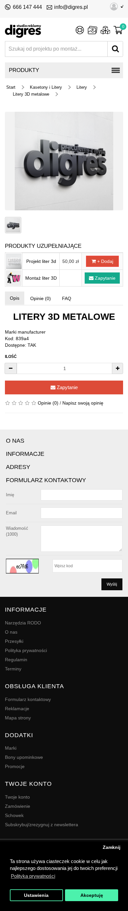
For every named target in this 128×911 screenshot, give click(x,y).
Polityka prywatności (26, 650)
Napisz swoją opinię (82, 403)
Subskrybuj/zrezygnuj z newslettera (41, 824)
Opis (14, 298)
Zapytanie (105, 278)
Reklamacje (17, 708)
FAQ (66, 298)
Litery (81, 87)
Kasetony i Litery (46, 87)
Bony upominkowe (24, 757)
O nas (11, 632)
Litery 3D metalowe (31, 94)
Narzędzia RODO (23, 622)
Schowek (14, 815)
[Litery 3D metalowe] (64, 161)
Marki (10, 748)
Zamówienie (17, 806)
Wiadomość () (17, 531)
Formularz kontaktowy (28, 699)
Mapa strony (18, 717)
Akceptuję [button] (91, 895)
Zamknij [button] (111, 847)
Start (10, 87)
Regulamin (16, 659)
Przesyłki (14, 641)
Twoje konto (17, 797)
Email (11, 512)
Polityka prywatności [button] (33, 876)
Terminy (13, 668)
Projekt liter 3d (41, 261)
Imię (10, 494)
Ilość (11, 356)
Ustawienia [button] (36, 895)
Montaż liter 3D (41, 278)
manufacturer (32, 332)
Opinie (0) (40, 298)
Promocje (15, 766)
